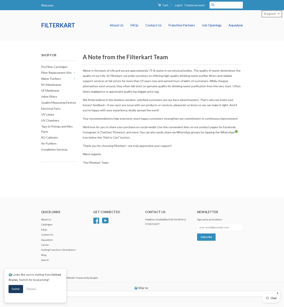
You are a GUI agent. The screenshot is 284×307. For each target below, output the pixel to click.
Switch (16, 289)
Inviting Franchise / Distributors (58, 249)
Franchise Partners (181, 25)
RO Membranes (51, 84)
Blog (43, 255)
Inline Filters (49, 96)
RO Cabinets (49, 137)
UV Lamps (47, 114)
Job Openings (212, 25)
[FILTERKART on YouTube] (105, 220)
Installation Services (54, 149)
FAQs (134, 25)
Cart (165, 5)
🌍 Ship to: (141, 288)
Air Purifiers (49, 143)
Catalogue (46, 224)
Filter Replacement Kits (56, 72)
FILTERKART (58, 25)
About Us (116, 25)
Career (45, 244)
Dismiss (31, 289)
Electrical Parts (51, 108)
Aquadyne (235, 25)
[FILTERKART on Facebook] (96, 220)
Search (45, 260)
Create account (194, 5)
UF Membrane (50, 90)
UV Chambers (50, 120)
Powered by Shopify (87, 277)
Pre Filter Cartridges (54, 67)
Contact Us (153, 25)
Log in (179, 5)
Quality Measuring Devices (58, 102)
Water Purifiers (51, 78)
